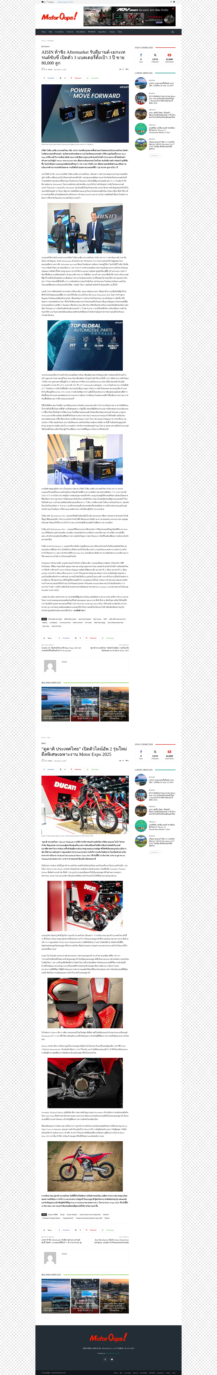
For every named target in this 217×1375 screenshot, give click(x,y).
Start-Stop (45, 626)
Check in (114, 708)
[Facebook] (171, 2)
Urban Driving (56, 626)
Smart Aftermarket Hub (115, 622)
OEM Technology (99, 622)
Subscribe (169, 54)
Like (141, 54)
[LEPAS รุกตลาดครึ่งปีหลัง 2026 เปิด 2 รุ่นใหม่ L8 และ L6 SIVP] (55, 704)
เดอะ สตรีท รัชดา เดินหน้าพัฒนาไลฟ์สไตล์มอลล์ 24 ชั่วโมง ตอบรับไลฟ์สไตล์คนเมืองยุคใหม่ (114, 715)
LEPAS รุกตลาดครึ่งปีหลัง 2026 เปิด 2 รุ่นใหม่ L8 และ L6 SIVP (55, 717)
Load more (154, 155)
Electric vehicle (78, 622)
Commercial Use (65, 622)
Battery (44, 622)
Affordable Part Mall (55, 619)
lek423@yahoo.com (113, 1353)
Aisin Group (97, 619)
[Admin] (43, 69)
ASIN (105, 619)
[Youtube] (174, 2)
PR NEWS (50, 41)
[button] (151, 16)
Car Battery (53, 622)
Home (43, 41)
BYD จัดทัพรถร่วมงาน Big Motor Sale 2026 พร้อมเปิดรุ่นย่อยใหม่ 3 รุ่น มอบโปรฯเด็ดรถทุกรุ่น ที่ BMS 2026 (85, 715)
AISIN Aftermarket (70, 619)
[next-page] (47, 725)
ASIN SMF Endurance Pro (117, 619)
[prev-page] (43, 725)
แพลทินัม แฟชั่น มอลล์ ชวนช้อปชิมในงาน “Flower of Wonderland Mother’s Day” (162, 130)
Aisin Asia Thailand (85, 619)
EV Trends (88, 622)
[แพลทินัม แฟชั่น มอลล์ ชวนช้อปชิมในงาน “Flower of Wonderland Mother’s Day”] (141, 129)
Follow (155, 54)
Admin (50, 69)
